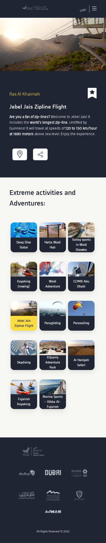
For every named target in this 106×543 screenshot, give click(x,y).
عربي (83, 9)
